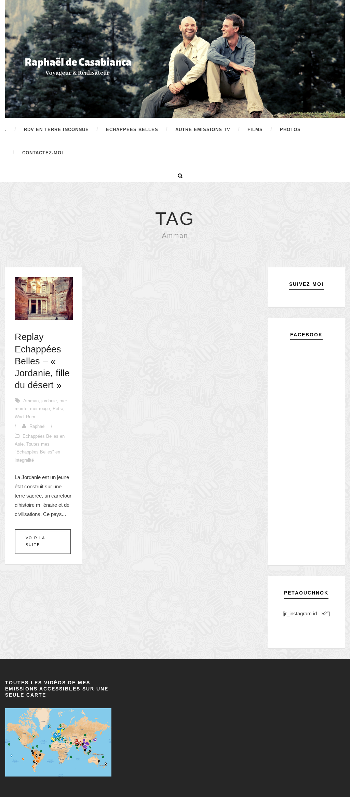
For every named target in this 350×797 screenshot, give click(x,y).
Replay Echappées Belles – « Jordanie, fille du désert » (42, 361)
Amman (31, 400)
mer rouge (40, 408)
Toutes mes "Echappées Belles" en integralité (37, 452)
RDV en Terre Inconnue (56, 129)
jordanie (49, 400)
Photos (290, 129)
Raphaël (37, 426)
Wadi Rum (25, 416)
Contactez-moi (42, 152)
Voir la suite (35, 541)
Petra (58, 408)
